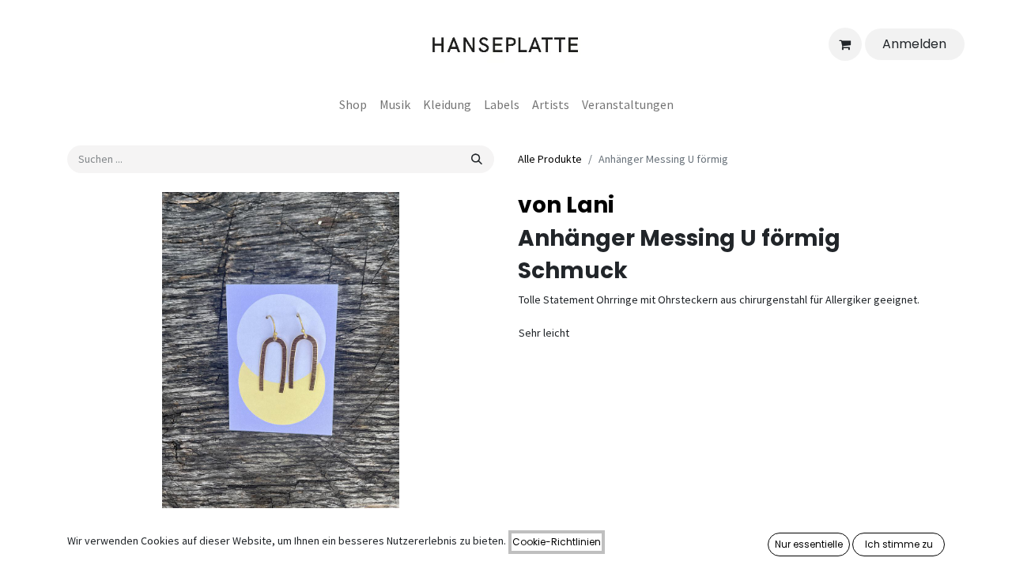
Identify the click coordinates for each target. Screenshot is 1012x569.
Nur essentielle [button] (809, 544)
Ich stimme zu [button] (899, 544)
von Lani (566, 205)
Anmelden (914, 44)
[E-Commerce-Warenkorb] (845, 44)
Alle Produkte (550, 159)
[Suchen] (476, 159)
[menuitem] (353, 104)
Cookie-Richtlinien (556, 541)
